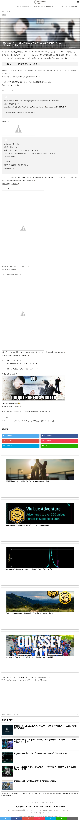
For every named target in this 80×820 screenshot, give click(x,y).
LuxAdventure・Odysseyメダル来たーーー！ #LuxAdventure (27, 525)
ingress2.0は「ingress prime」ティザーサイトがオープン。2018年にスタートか (45, 741)
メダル (6, 418)
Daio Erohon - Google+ (9, 183)
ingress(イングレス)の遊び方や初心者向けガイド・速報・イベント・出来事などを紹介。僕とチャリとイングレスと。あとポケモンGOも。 (40, 810)
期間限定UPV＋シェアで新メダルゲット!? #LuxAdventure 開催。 (28, 481)
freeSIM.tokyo (44, 812)
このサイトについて (32, 802)
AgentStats (21, 421)
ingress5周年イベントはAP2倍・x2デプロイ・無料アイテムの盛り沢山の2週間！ (45, 768)
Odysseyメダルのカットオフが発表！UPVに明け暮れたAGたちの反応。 (30, 657)
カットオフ (40, 421)
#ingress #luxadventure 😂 (11, 403)
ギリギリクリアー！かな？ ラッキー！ (14, 266)
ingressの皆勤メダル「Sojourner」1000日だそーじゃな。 (41, 753)
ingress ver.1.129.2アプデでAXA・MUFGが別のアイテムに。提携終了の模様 (45, 727)
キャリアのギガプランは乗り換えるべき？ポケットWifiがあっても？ (29, 677)
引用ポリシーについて (47, 802)
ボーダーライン (49, 421)
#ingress (41, 107)
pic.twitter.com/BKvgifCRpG (55, 107)
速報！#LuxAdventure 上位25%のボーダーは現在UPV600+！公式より (29, 613)
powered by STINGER (56, 816)
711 (16, 421)
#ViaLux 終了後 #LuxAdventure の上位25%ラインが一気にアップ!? (29, 569)
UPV (34, 421)
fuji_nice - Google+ (8, 269)
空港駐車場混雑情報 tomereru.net (59, 793)
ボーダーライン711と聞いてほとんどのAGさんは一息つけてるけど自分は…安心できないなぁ (32, 352)
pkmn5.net (36, 812)
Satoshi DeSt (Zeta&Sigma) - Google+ (14, 355)
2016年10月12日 (28, 112)
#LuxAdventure (9, 101)
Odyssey (29, 421)
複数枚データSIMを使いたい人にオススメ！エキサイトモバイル (25, 793)
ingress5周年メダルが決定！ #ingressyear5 (35, 781)
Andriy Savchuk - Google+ (10, 406)
